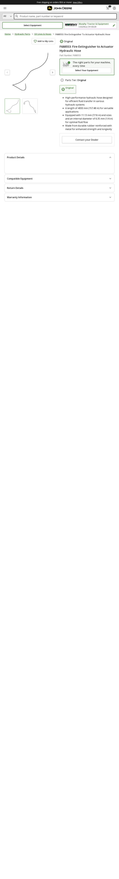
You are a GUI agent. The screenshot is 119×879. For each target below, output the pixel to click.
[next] (52, 72)
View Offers (77, 2)
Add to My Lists (45, 41)
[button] (32, 25)
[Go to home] (59, 8)
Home (8, 34)
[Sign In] (114, 8)
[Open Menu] (5, 8)
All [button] (4, 16)
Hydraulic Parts (22, 34)
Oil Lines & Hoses (42, 34)
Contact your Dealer (86, 139)
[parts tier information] (62, 80)
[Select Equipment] (66, 64)
